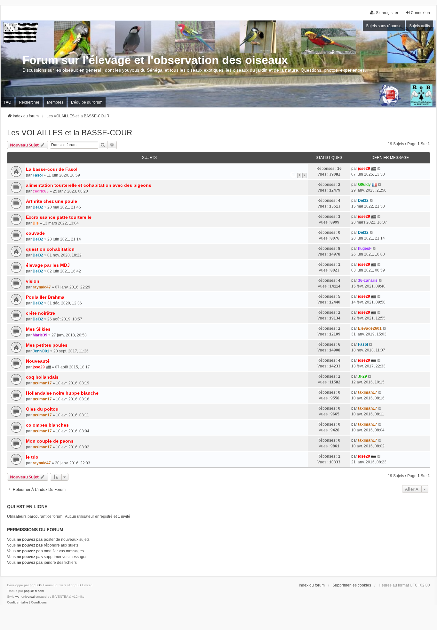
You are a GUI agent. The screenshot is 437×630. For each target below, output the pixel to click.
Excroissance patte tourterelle (58, 217)
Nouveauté (38, 361)
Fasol (38, 175)
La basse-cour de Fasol (51, 169)
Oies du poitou (42, 409)
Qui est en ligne (27, 506)
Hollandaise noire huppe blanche (62, 393)
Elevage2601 (370, 328)
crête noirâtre (40, 313)
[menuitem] (17, 602)
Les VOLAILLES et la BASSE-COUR (69, 132)
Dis (36, 223)
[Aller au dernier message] (379, 168)
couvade (35, 233)
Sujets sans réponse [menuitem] (383, 26)
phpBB (35, 585)
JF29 (362, 376)
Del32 (38, 207)
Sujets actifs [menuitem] (419, 26)
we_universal (25, 596)
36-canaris (367, 280)
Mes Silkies (38, 329)
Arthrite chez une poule (51, 201)
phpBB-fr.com (34, 591)
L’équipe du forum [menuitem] (86, 102)
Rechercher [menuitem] (29, 102)
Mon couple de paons (50, 441)
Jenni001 (41, 351)
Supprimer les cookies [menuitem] (351, 585)
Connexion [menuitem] (420, 13)
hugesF (364, 248)
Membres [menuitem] (55, 102)
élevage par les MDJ (48, 265)
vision (32, 281)
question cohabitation (50, 249)
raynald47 (42, 287)
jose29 (364, 168)
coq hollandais (42, 377)
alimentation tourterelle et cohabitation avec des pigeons (88, 185)
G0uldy (364, 184)
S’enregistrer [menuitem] (387, 13)
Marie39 (40, 335)
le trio (32, 457)
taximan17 (42, 383)
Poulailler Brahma (45, 297)
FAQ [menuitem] (7, 102)
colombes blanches (47, 425)
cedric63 (41, 191)
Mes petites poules (47, 345)
